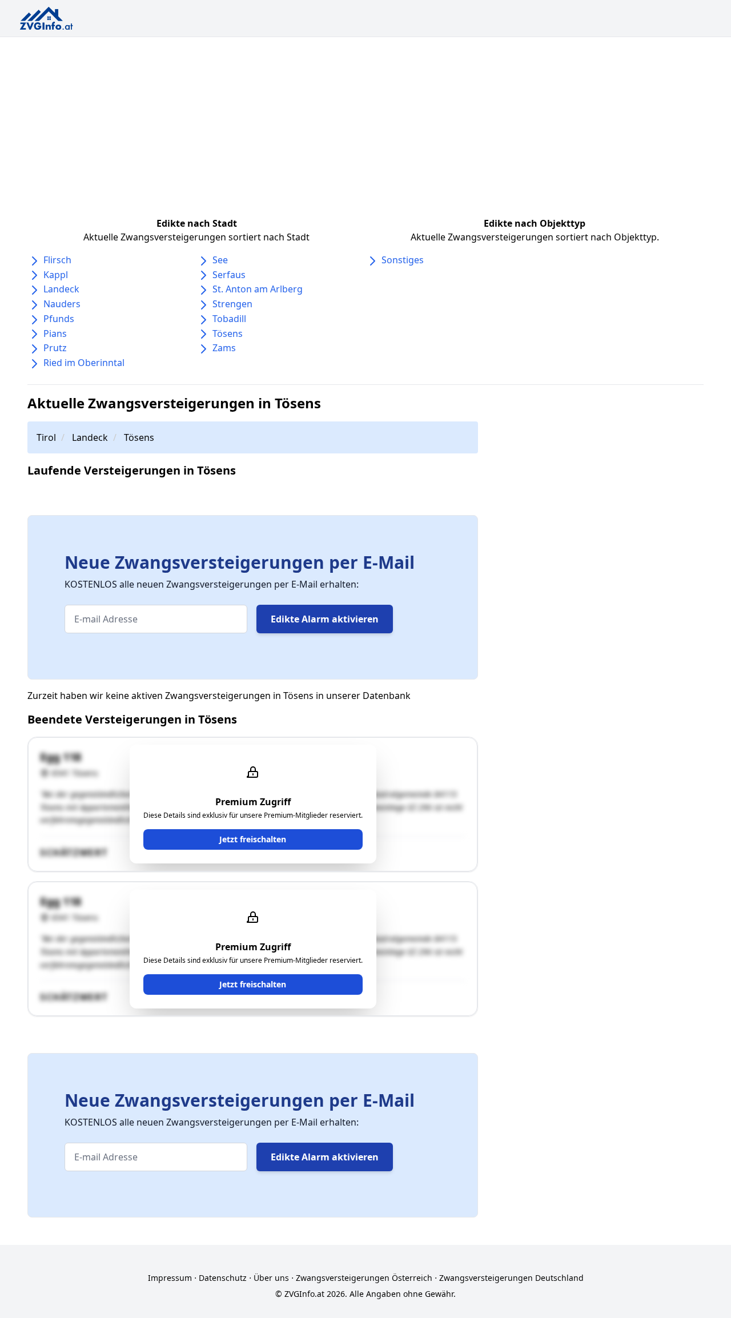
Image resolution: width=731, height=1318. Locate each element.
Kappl (55, 274)
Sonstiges (402, 260)
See (220, 260)
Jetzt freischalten (252, 839)
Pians (55, 333)
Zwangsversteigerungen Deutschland (511, 1277)
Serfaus (229, 274)
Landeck (61, 289)
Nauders (62, 304)
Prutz (55, 347)
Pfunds (58, 318)
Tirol (46, 437)
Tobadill (229, 318)
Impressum (170, 1277)
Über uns (271, 1277)
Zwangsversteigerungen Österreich (364, 1277)
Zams (224, 347)
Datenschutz (223, 1277)
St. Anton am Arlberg (257, 289)
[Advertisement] (365, 123)
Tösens (227, 333)
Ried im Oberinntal (83, 362)
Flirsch (57, 260)
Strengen (232, 304)
